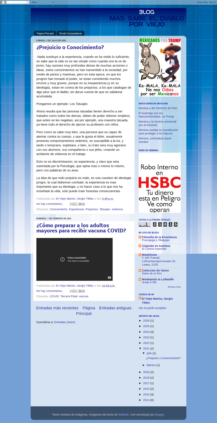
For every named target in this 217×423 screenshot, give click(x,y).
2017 (146, 383)
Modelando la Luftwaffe (158, 279)
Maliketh (123, 414)
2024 (146, 331)
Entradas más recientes (57, 308)
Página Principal (45, 33)
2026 (146, 320)
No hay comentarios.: (50, 203)
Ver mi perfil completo (152, 308)
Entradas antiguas (115, 308)
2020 (146, 372)
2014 (146, 400)
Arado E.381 (149, 282)
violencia (117, 209)
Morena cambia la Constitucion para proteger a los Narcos (158, 131)
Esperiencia (76, 209)
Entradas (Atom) (64, 322)
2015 (146, 394)
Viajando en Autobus (156, 245)
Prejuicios (91, 209)
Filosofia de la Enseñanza (159, 237)
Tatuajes (104, 209)
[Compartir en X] (77, 204)
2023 (146, 337)
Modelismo (149, 254)
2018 (146, 377)
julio (150, 353)
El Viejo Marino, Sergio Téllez (157, 300)
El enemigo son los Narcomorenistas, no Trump (156, 115)
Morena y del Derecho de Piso (158, 108)
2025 (146, 326)
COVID (54, 296)
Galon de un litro (152, 273)
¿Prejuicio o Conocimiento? (70, 47)
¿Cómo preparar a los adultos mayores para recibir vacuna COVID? (81, 228)
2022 (146, 343)
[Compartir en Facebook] (80, 204)
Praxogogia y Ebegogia (155, 240)
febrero (151, 365)
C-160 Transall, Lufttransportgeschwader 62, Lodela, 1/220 (159, 261)
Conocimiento (58, 209)
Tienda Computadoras (70, 33)
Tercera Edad (69, 296)
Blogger (159, 414)
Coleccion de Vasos (155, 270)
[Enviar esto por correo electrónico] (71, 204)
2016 (146, 388)
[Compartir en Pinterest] (83, 204)
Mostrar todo (174, 287)
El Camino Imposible (154, 248)
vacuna (83, 296)
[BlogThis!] (74, 204)
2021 (146, 348)
